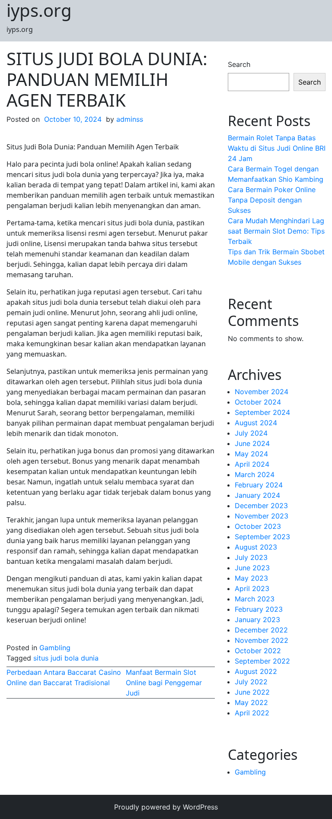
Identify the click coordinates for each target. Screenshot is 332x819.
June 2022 (252, 692)
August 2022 (256, 671)
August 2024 (256, 422)
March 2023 (255, 598)
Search (239, 64)
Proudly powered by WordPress (166, 807)
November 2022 (261, 640)
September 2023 (262, 536)
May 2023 (251, 578)
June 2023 (252, 567)
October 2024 (258, 402)
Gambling (54, 647)
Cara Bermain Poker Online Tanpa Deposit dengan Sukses (272, 200)
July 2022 (251, 681)
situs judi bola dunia (66, 658)
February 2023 (259, 609)
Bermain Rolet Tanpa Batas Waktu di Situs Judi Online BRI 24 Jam (277, 148)
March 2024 (255, 474)
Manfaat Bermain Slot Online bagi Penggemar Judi (164, 682)
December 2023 (261, 505)
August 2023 (256, 547)
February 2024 (259, 485)
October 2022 (258, 650)
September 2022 (262, 661)
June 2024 (252, 443)
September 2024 (262, 412)
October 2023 (258, 526)
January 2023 (257, 619)
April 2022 (252, 712)
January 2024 (257, 495)
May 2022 (251, 702)
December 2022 (261, 630)
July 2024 (251, 433)
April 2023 (252, 588)
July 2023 (251, 557)
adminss (129, 119)
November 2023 (261, 516)
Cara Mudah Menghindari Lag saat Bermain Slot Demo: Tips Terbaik (276, 231)
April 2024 (252, 464)
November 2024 (261, 391)
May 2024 (251, 453)
